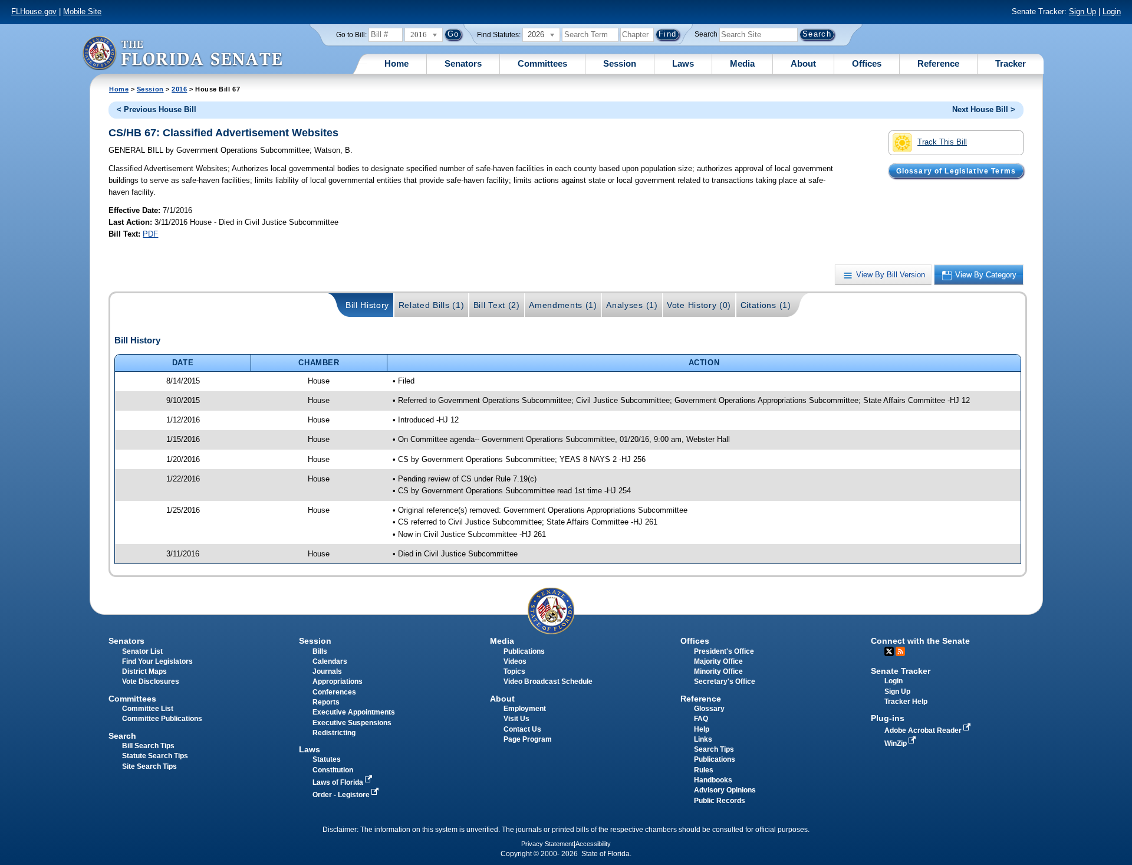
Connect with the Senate (920, 641)
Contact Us (522, 729)
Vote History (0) (699, 305)
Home (396, 63)
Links (703, 739)
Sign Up (1082, 11)
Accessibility (593, 843)
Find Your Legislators (157, 661)
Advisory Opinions (725, 790)
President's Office (724, 651)
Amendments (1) (563, 305)
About (803, 63)
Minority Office (718, 671)
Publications (524, 651)
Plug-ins (887, 718)
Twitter (889, 651)
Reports (326, 702)
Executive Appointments (353, 712)
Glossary (709, 708)
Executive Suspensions (351, 722)
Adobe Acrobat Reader (923, 730)
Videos (515, 661)
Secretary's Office (724, 681)
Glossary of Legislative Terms (956, 170)
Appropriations (337, 681)
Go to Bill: (351, 34)
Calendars (329, 661)
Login (1112, 11)
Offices (866, 63)
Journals (327, 671)
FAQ (701, 718)
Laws (683, 63)
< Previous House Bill (156, 109)
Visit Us (516, 718)
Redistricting (334, 732)
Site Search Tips (149, 766)
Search (706, 34)
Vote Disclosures (150, 681)
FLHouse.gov (34, 11)
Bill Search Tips (148, 745)
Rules (703, 770)
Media (742, 63)
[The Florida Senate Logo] (182, 52)
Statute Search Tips (155, 755)
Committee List (147, 708)
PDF (150, 234)
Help (701, 729)
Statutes (326, 759)
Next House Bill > (983, 109)
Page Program (528, 739)
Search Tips (714, 749)
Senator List (142, 651)
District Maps (144, 671)
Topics (514, 671)
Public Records (719, 800)
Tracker (1010, 63)
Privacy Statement (547, 843)
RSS (900, 651)
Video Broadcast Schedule (548, 681)
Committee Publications (162, 718)
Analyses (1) (631, 305)
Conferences (334, 692)
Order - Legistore (341, 794)
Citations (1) (766, 305)
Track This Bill (942, 141)
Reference (938, 63)
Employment (525, 708)
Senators (463, 63)
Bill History (367, 305)
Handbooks (713, 780)
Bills (319, 651)
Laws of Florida (338, 782)
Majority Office (718, 661)
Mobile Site (82, 11)
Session (619, 63)
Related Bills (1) (432, 305)
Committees (542, 63)
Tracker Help (905, 701)
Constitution (332, 770)
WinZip (896, 743)
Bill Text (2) (496, 305)
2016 (179, 89)
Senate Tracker (900, 671)
